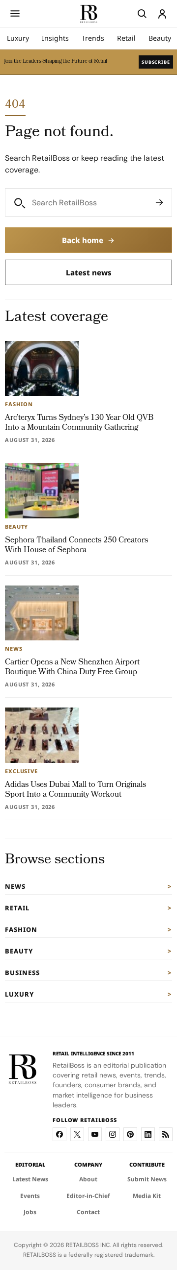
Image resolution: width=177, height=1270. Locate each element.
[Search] (159, 202)
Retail (126, 38)
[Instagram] (112, 1134)
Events (30, 1196)
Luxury (18, 38)
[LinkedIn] (148, 1134)
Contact (88, 1212)
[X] (77, 1134)
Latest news (89, 272)
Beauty (159, 38)
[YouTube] (95, 1134)
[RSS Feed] (166, 1134)
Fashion (21, 929)
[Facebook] (59, 1134)
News (15, 886)
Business (22, 972)
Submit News (147, 1179)
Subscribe (156, 62)
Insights (55, 38)
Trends (93, 38)
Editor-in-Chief (88, 1196)
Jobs (30, 1212)
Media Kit (147, 1196)
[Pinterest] (130, 1134)
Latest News (30, 1179)
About (88, 1179)
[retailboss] (88, 13)
